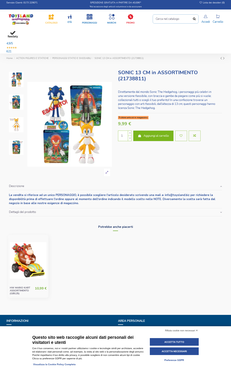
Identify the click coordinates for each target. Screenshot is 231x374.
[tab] (115, 186)
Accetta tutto (174, 342)
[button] (70, 19)
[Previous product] (221, 58)
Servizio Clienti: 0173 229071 (22, 2)
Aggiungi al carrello (156, 136)
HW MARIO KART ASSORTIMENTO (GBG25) (20, 290)
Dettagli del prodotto (22, 212)
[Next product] (224, 58)
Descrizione (16, 186)
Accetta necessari (174, 351)
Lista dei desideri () (213, 2)
